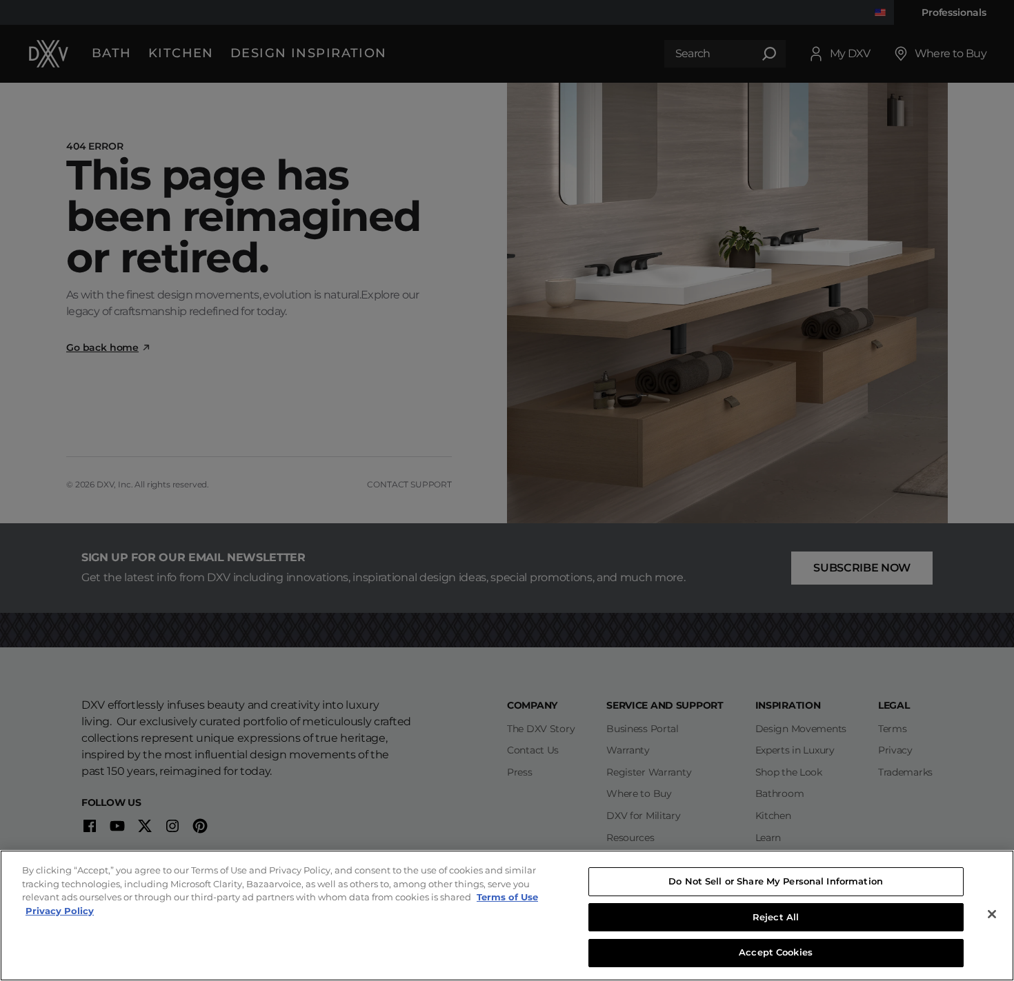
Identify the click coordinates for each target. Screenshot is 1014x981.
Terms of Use (507, 896)
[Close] (992, 914)
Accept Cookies (776, 952)
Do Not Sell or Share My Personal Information (775, 881)
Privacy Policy (60, 910)
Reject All (776, 916)
